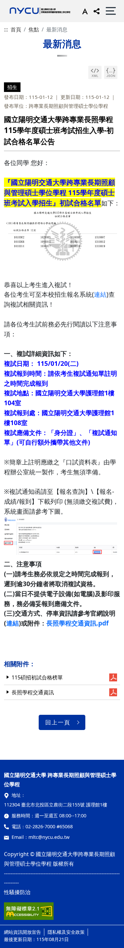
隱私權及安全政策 (66, 932)
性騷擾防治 (17, 892)
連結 (100, 294)
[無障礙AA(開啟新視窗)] (29, 913)
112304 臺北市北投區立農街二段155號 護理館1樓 (55, 804)
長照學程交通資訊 (33, 692)
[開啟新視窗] (95, 72)
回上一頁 (57, 722)
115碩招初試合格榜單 (37, 677)
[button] (83, 11)
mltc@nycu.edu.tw (48, 837)
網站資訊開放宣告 (22, 932)
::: (6, 29)
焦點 (33, 29)
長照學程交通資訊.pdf (77, 623)
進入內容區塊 (16, 4)
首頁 (16, 29)
